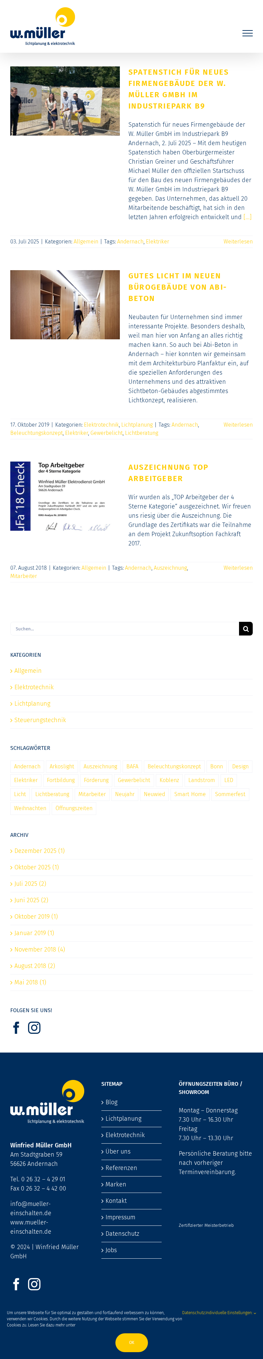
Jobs (111, 1250)
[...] (247, 217)
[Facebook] (16, 1028)
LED (228, 780)
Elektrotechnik (101, 424)
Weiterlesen (238, 241)
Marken (115, 1184)
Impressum (120, 1217)
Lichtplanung (137, 424)
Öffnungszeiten (73, 808)
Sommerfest (230, 794)
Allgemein (86, 241)
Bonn (216, 766)
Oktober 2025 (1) (36, 867)
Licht (20, 794)
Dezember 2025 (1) (39, 851)
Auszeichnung (170, 568)
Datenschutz (122, 1233)
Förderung (96, 780)
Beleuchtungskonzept (36, 433)
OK (131, 1342)
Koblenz (169, 780)
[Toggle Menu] (248, 33)
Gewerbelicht (106, 433)
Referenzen (121, 1168)
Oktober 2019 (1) (36, 916)
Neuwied (154, 794)
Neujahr (125, 794)
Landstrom (201, 780)
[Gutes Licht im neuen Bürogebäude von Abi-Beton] (65, 304)
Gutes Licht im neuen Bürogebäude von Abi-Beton (65, 293)
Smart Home (190, 794)
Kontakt (116, 1201)
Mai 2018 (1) (30, 982)
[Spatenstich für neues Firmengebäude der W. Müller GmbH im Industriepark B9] (65, 101)
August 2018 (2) (34, 966)
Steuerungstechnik (40, 720)
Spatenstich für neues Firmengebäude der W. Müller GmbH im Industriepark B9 (65, 85)
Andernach (130, 241)
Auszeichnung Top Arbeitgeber (65, 489)
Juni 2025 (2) (31, 900)
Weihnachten (30, 808)
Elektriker (157, 241)
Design (240, 766)
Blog (111, 1102)
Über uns (117, 1151)
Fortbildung (61, 780)
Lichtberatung (141, 433)
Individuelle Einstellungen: (229, 1312)
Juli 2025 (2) (30, 884)
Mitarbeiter (23, 576)
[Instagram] (34, 1028)
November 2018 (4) (39, 949)
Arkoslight (62, 766)
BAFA (132, 766)
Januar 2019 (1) (34, 933)
